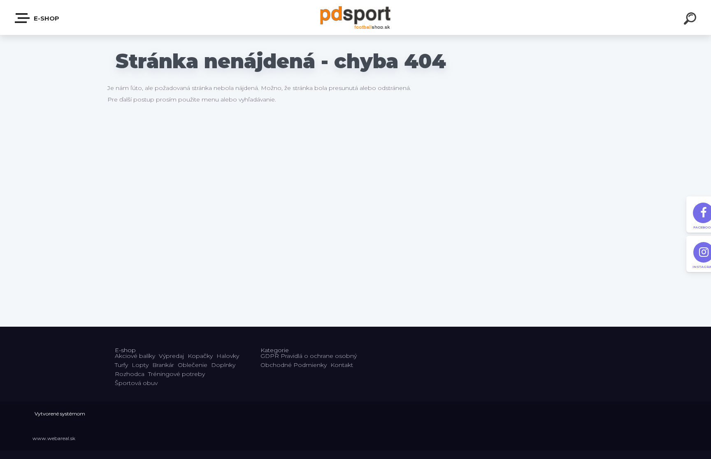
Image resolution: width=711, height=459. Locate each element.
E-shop (45, 18)
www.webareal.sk (54, 438)
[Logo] (356, 17)
